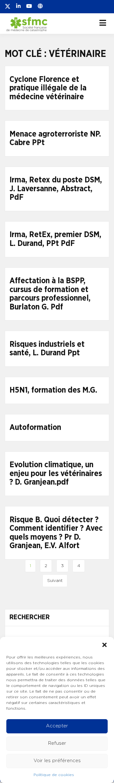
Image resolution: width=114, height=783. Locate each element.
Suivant (55, 580)
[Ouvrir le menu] (102, 23)
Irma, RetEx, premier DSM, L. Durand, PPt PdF (55, 239)
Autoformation (35, 427)
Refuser (57, 743)
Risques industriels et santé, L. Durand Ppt (47, 348)
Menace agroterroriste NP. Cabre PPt (55, 138)
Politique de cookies (54, 775)
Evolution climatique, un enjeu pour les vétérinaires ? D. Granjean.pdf (56, 473)
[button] (104, 645)
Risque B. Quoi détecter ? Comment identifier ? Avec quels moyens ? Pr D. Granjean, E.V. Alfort (56, 533)
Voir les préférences (57, 760)
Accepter (57, 726)
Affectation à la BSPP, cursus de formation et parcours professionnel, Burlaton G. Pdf (50, 294)
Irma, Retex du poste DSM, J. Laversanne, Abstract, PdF (56, 188)
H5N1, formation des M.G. (53, 390)
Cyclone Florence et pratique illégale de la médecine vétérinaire (48, 88)
